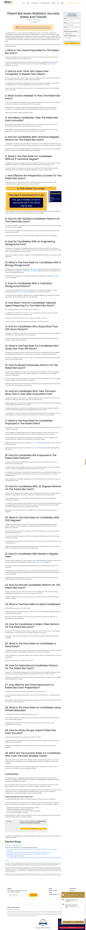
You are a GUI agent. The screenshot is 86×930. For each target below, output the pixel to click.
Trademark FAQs (17, 845)
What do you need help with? (70, 31)
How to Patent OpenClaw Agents (15, 856)
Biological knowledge (30, 271)
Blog (58, 3)
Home (23, 3)
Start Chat (73, 922)
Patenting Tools (34, 3)
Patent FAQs (8, 845)
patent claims (34, 442)
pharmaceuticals (22, 292)
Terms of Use (17, 909)
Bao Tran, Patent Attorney (34, 20)
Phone (65, 27)
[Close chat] (83, 895)
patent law (50, 64)
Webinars (53, 3)
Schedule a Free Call (75, 3)
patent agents (33, 448)
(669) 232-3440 (53, 890)
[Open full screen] (81, 895)
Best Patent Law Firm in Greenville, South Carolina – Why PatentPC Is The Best (27, 854)
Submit (72, 43)
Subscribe (33, 895)
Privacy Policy (10, 909)
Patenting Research (45, 3)
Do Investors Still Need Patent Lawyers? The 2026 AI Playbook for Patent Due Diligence (29, 852)
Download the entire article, (26, 27)
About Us (72, 890)
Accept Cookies (72, 927)
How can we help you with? (70, 35)
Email (65, 22)
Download (34, 828)
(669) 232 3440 (8, 3)
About (28, 3)
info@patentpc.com (54, 894)
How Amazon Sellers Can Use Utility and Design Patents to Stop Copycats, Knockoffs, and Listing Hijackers (34, 857)
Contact (62, 3)
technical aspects (39, 562)
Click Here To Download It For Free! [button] (26, 195)
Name (65, 18)
